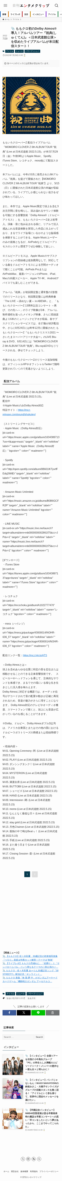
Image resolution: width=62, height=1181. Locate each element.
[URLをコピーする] (53, 1012)
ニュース (19, 51)
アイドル (9, 51)
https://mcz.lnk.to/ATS (35, 655)
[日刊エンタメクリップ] (31, 5)
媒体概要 (24, 1171)
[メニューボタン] (5, 5)
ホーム (6, 1171)
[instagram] (28, 1159)
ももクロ (31, 998)
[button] (9, 1012)
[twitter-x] (23, 1159)
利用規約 (34, 1171)
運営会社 (15, 1171)
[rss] (34, 1159)
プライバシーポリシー (49, 1171)
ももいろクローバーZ (16, 998)
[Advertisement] (31, 915)
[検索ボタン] (56, 5)
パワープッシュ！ (32, 51)
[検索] (39, 1159)
